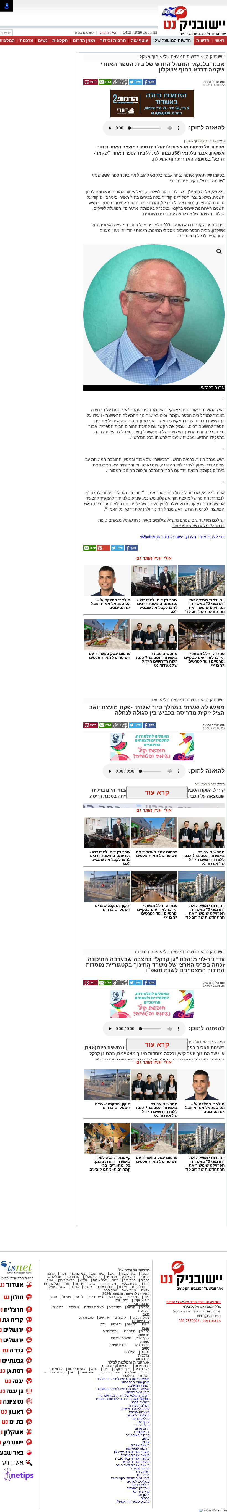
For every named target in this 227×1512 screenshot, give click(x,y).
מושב (145, 1439)
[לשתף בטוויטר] (135, 83)
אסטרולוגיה (111, 1331)
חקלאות (60, 40)
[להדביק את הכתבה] (103, 549)
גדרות (75, 1287)
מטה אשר (129, 1290)
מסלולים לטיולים (138, 1415)
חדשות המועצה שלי (172, 40)
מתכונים (129, 1331)
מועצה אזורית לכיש (135, 1462)
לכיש (79, 1297)
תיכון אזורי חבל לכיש (135, 1382)
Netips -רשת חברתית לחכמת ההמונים (122, 1399)
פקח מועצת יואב (205, 784)
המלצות (129, 1352)
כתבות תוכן (86, 1317)
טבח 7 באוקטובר (137, 1435)
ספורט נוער (141, 1345)
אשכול (145, 1273)
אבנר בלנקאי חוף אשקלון (200, 141)
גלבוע (83, 1280)
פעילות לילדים (94, 1307)
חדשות (203, 40)
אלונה (145, 1290)
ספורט (144, 1341)
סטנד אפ (115, 1307)
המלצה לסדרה (138, 1405)
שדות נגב (72, 1277)
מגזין (145, 1328)
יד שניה (116, 1324)
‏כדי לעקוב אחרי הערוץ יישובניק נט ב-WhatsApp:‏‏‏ (182, 536)
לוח (72, 1372)
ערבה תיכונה (146, 951)
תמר (115, 1280)
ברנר (92, 1283)
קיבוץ (145, 1442)
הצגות (131, 1307)
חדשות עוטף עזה (137, 1448)
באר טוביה (128, 1273)
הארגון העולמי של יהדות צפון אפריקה (123, 1395)
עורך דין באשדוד (138, 1488)
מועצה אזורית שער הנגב (132, 1465)
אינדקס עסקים (109, 1372)
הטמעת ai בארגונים (116, 1366)
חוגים (145, 1324)
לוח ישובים (140, 1321)
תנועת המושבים (138, 1386)
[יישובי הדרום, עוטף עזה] (192, 35)
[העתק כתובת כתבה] (120, 83)
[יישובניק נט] (189, 1290)
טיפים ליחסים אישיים (134, 1409)
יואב (154, 699)
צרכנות (26, 40)
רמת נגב (129, 1280)
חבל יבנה (138, 1287)
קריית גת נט (141, 1492)
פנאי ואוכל (87, 1372)
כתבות (145, 1307)
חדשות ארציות (121, 1338)
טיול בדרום (141, 1425)
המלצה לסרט (140, 1402)
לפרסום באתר (84, 33)
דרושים (132, 1324)
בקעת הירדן (66, 1280)
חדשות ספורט (119, 1345)
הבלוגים (130, 1372)
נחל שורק (128, 1277)
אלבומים (121, 1317)
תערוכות (143, 1310)
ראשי (220, 40)
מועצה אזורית (139, 1445)
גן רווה (79, 1283)
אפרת (123, 1287)
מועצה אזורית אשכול (134, 1455)
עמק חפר (110, 1290)
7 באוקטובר (140, 1432)
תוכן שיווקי (142, 1359)
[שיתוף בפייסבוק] (149, 83)
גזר (67, 1283)
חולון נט (143, 1495)
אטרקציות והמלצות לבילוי (128, 1362)
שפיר (63, 1273)
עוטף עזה (139, 40)
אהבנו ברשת (77, 1369)
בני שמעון (78, 1273)
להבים (145, 1280)
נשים (42, 40)
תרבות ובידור (113, 40)
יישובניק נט (214, 56)
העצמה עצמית (138, 1412)
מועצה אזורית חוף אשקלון (131, 1452)
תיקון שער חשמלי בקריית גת (130, 1478)
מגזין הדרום (84, 40)
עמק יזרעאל (57, 1287)
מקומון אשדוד (139, 1468)
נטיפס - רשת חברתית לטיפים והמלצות (123, 1379)
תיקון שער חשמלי (137, 1392)
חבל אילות (99, 1280)
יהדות (145, 1372)
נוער (146, 1314)
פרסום (144, 1498)
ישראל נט (142, 1472)
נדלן (103, 1324)
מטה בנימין (129, 1283)
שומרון (88, 1287)
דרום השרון (106, 1287)
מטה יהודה (108, 1283)
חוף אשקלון (147, 56)
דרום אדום (142, 1366)
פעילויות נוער (140, 1317)
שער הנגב (97, 1273)
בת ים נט (143, 1475)
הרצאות (58, 1307)
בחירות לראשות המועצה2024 (125, 1293)
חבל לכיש (54, 1277)
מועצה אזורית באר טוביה (131, 1458)
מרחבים (111, 1277)
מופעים (74, 1307)
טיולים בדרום (140, 1419)
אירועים (104, 1317)
